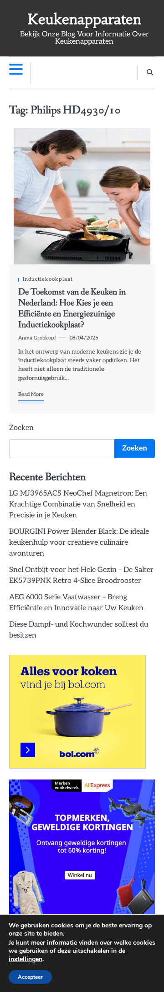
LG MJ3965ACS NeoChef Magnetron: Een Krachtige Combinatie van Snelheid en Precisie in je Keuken (78, 504)
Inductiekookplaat (48, 279)
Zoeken (21, 428)
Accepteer (30, 977)
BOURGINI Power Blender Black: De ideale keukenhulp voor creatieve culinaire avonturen (79, 542)
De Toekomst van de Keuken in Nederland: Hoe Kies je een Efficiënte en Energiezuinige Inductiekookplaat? (72, 308)
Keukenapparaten (84, 19)
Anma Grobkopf (37, 338)
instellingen (25, 959)
